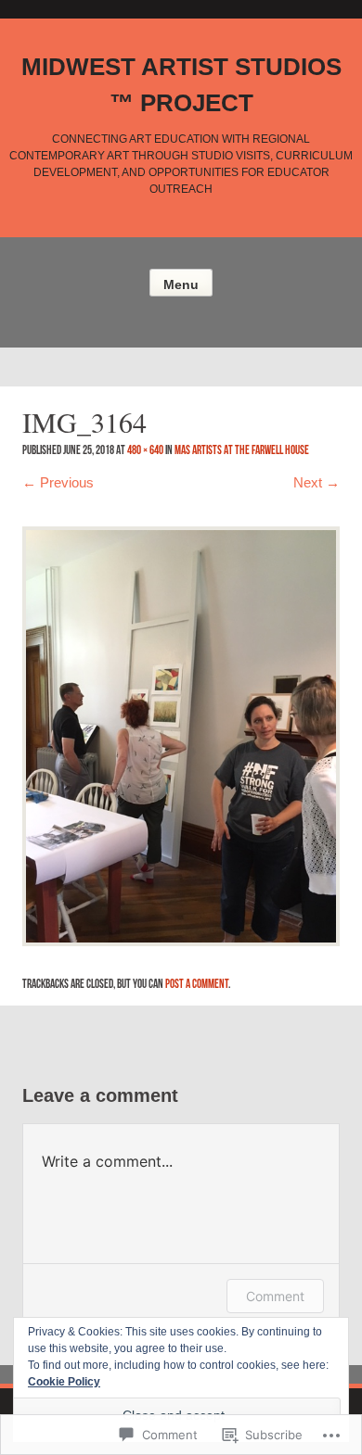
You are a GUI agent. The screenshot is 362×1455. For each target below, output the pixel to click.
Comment (275, 1296)
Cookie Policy (64, 1381)
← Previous (58, 482)
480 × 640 (145, 450)
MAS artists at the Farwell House (242, 450)
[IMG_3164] (181, 734)
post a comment (196, 984)
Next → (316, 482)
